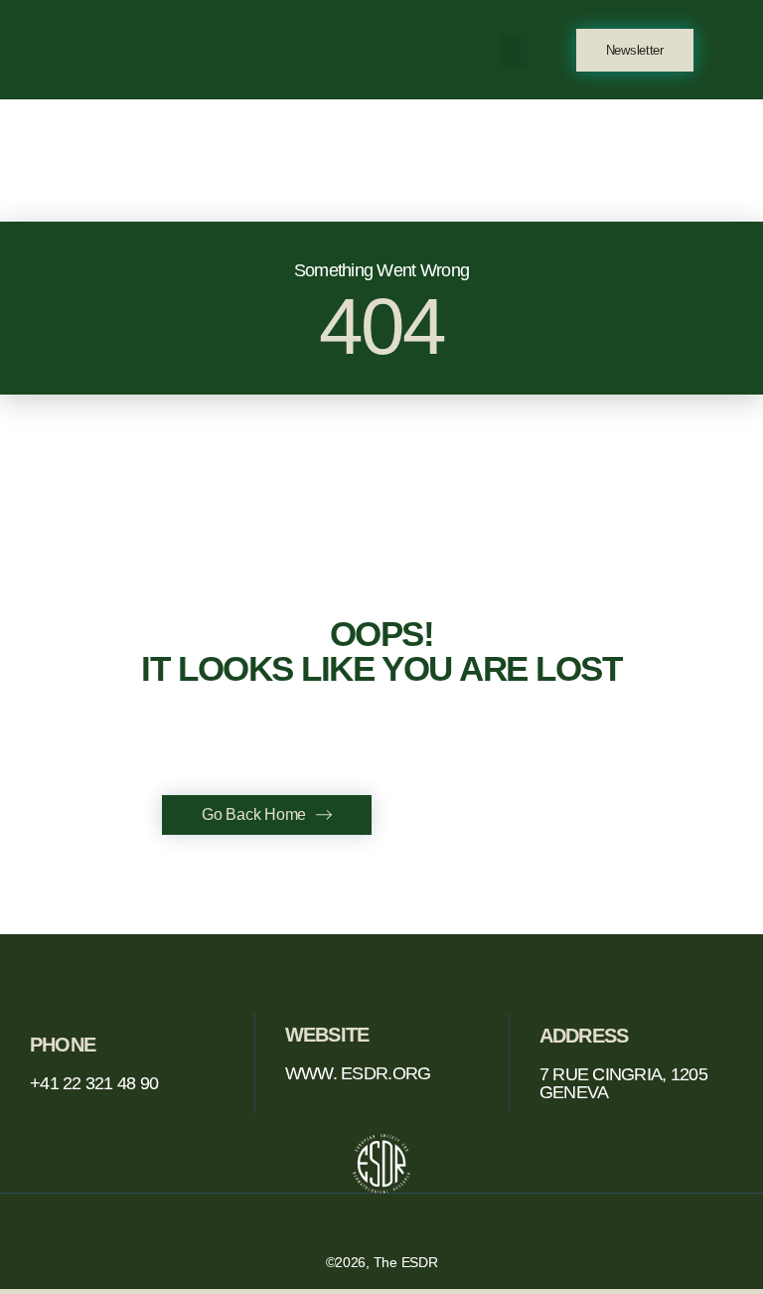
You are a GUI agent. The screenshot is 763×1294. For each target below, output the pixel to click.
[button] (513, 50)
